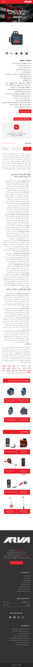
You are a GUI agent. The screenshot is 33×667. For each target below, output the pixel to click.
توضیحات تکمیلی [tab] (16, 149)
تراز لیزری (4, 143)
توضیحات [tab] (27, 149)
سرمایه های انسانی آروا (23, 589)
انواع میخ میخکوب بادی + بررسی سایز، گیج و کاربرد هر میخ (21, 635)
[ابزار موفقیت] (27, 2)
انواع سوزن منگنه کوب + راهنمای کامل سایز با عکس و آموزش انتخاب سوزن (20, 630)
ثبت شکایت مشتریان (23, 587)
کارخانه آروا (25, 576)
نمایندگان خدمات (24, 584)
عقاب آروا (26, 578)
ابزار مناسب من (25, 582)
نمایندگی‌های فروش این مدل (22, 119)
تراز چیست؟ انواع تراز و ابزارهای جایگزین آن (18, 638)
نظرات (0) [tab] (5, 149)
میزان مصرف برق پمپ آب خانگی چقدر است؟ (18, 640)
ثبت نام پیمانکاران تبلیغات (22, 591)
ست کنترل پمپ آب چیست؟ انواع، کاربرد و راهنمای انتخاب (22, 644)
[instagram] (23, 617)
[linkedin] (10, 617)
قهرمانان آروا (25, 580)
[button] (3, 2)
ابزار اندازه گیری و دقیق (11, 143)
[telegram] (14, 617)
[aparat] (19, 617)
